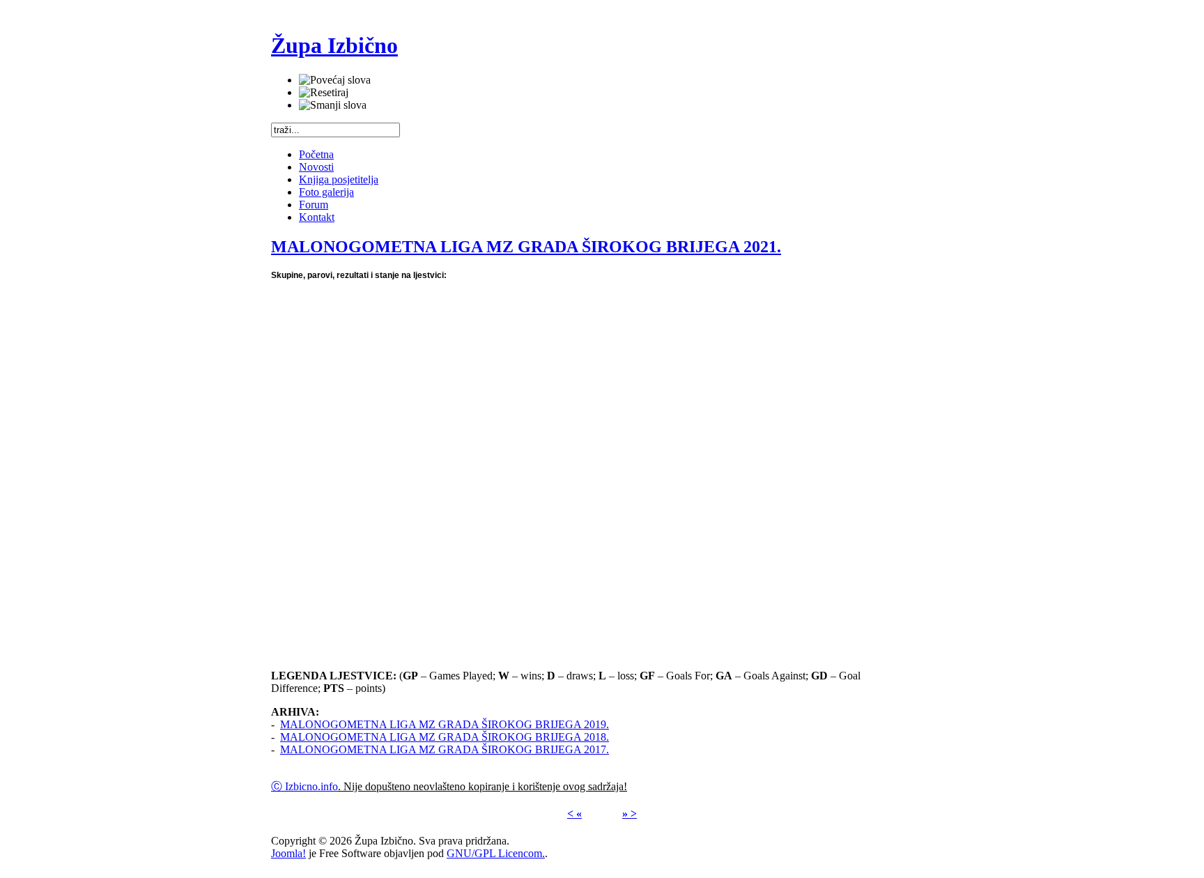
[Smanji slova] (332, 105)
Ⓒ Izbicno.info (304, 786)
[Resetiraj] (323, 92)
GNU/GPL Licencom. (496, 853)
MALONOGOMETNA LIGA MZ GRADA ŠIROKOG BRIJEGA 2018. (444, 737)
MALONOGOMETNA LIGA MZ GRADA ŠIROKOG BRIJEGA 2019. (444, 724)
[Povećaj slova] (335, 80)
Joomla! (288, 853)
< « (574, 813)
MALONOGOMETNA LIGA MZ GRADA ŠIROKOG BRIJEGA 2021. (526, 247)
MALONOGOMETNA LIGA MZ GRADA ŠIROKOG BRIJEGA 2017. (444, 749)
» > (629, 813)
